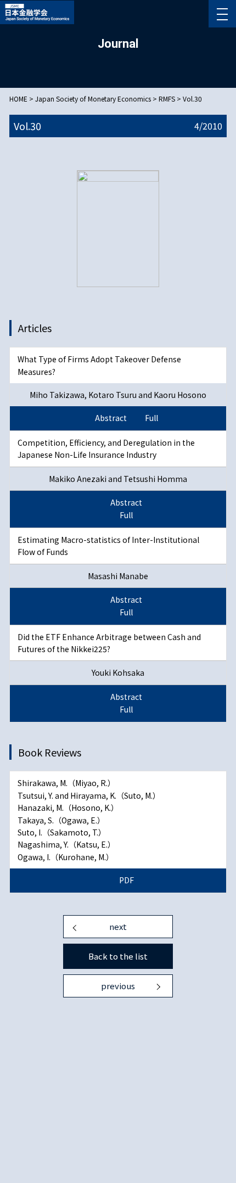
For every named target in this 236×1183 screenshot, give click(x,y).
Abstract (111, 417)
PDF (126, 879)
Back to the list (118, 956)
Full (151, 417)
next (118, 926)
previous (118, 985)
